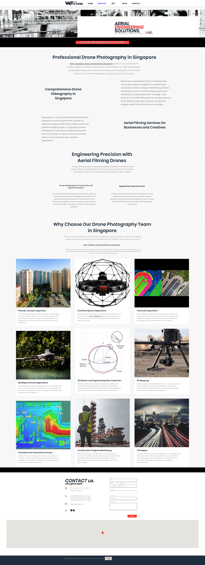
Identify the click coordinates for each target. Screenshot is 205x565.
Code (111, 483)
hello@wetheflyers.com (77, 504)
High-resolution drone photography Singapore (91, 63)
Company (112, 495)
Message (112, 501)
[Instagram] (74, 510)
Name (111, 477)
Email (111, 489)
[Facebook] (71, 510)
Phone (122, 483)
